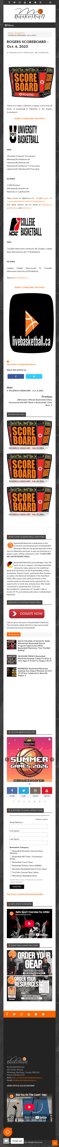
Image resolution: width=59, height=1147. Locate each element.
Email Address (17, 822)
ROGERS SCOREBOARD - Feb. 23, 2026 (26, 514)
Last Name (14, 839)
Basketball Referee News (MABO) (27, 865)
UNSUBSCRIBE (36, 894)
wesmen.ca (26, 208)
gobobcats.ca (12, 208)
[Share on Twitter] (34, 376)
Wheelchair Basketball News (24, 876)
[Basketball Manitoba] (29, 13)
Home (10, 33)
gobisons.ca (47, 204)
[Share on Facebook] (16, 376)
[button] (7, 759)
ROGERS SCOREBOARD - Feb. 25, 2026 (26, 448)
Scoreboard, (43, 52)
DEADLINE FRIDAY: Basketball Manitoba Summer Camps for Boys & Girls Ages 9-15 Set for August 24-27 (34, 658)
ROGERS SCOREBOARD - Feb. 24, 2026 (26, 481)
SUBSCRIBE (28, 118)
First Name (14, 831)
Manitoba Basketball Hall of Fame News (29, 869)
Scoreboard (19, 33)
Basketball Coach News (22, 862)
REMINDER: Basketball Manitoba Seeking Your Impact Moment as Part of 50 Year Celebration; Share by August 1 (35, 672)
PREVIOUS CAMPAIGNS (18, 894)
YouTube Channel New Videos (25, 872)
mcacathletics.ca (21, 278)
